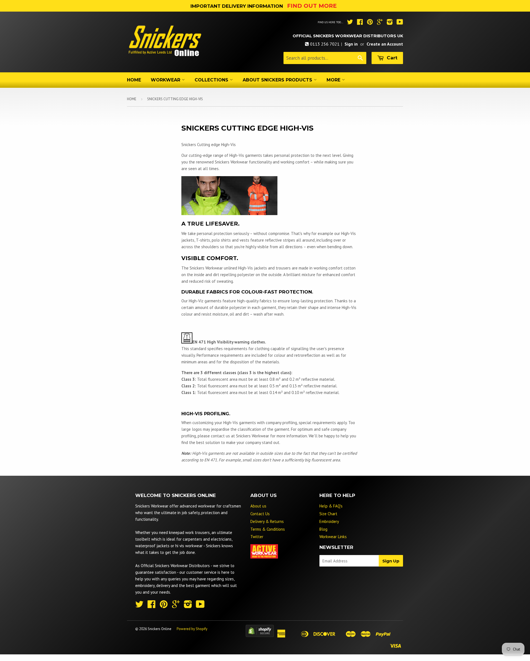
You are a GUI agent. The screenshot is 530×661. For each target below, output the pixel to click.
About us (258, 506)
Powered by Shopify (192, 628)
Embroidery (329, 521)
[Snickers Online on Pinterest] (370, 22)
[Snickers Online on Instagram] (390, 22)
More (334, 80)
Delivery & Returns (267, 521)
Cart (391, 57)
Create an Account (385, 44)
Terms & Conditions (267, 529)
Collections (212, 80)
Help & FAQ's (331, 506)
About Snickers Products (278, 80)
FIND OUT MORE (312, 5)
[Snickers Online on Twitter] (350, 22)
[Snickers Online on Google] (380, 22)
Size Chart (328, 513)
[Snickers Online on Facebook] (360, 22)
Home (134, 80)
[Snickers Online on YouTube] (400, 22)
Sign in (351, 44)
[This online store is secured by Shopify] (260, 635)
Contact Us (260, 513)
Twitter (256, 536)
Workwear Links (333, 536)
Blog (323, 529)
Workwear (166, 80)
